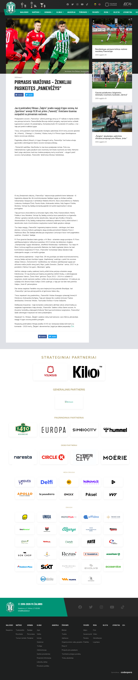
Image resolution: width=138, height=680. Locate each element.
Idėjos (85, 630)
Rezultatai (19, 634)
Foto (94, 630)
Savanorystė (87, 634)
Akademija (71, 12)
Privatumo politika (43, 666)
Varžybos (35, 12)
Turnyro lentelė (21, 638)
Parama (86, 638)
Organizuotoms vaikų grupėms (72, 642)
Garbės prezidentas (43, 654)
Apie (38, 630)
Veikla (39, 634)
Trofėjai (39, 646)
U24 (123, 625)
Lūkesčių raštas (42, 662)
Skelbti (30, 95)
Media (106, 12)
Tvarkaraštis (20, 630)
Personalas (31, 634)
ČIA (72, 326)
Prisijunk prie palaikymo (70, 650)
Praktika (86, 642)
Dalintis (20, 95)
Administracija (41, 650)
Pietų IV (64, 646)
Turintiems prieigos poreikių (71, 654)
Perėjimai (30, 638)
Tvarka (64, 634)
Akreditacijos (97, 638)
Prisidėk (95, 12)
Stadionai (40, 642)
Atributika (127, 12)
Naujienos (24, 12)
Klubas (59, 12)
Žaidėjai (29, 630)
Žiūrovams (83, 12)
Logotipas (96, 642)
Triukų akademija (67, 658)
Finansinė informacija (44, 658)
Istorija (39, 638)
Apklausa (65, 638)
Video (95, 634)
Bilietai (117, 12)
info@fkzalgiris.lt (24, 611)
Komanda (48, 12)
